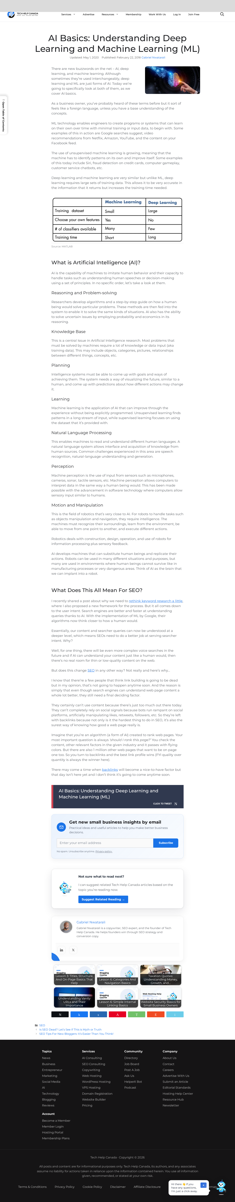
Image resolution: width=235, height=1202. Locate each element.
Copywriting (91, 1070)
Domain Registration (97, 1093)
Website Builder (94, 1099)
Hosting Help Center (178, 1093)
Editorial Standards (177, 1087)
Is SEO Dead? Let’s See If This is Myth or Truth (70, 1029)
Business (48, 1064)
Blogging (49, 1099)
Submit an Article (175, 1081)
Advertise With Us (176, 1076)
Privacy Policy (65, 1187)
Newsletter (171, 1105)
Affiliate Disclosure (147, 1187)
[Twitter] (73, 950)
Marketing (49, 1076)
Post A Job (132, 1070)
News (46, 1058)
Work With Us (157, 14)
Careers (168, 1070)
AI (43, 1087)
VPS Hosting (91, 1087)
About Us (169, 1058)
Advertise (88, 14)
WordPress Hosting (96, 1081)
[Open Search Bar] (222, 14)
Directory (131, 1058)
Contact (168, 1064)
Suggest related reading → (103, 899)
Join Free (193, 14)
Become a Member (56, 1120)
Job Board (131, 1064)
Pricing (87, 1105)
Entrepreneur (52, 1070)
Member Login (53, 1126)
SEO (91, 670)
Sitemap (210, 1187)
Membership (133, 14)
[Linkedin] (61, 950)
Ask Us (129, 1076)
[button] (220, 1187)
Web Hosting (92, 1076)
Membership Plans (56, 1138)
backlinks (110, 770)
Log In (177, 14)
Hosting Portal (52, 1132)
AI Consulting (92, 1058)
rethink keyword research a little (155, 601)
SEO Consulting (93, 1064)
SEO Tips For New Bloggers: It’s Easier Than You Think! (76, 1033)
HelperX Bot (133, 1081)
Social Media (51, 1081)
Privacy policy (103, 851)
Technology (50, 1093)
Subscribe (166, 843)
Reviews (48, 1105)
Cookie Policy (92, 1187)
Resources (108, 14)
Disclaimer (118, 1187)
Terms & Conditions (32, 1187)
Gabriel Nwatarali (153, 57)
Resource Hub (173, 1099)
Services (66, 14)
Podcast (130, 1087)
